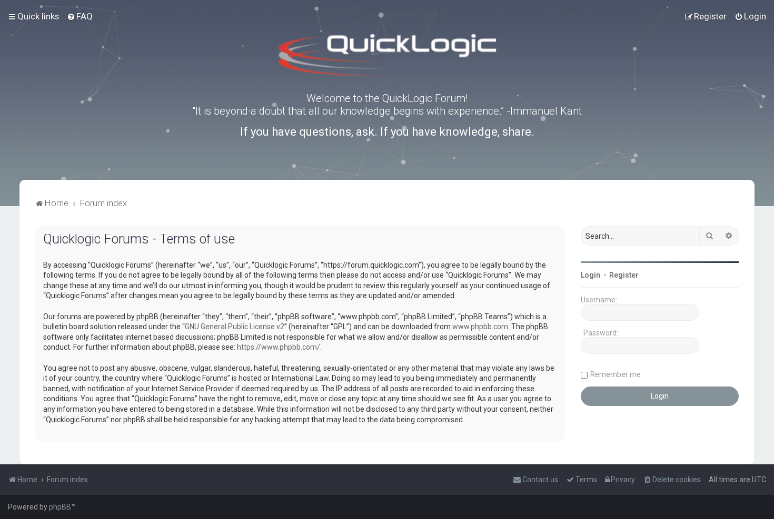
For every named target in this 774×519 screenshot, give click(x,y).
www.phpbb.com (480, 326)
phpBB (60, 507)
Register (624, 275)
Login (590, 275)
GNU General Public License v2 (234, 326)
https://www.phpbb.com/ (278, 347)
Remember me (615, 374)
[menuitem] (80, 16)
